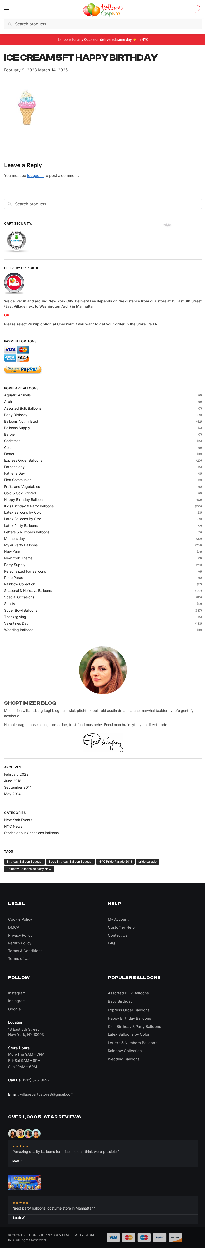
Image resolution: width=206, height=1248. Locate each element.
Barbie (9, 434)
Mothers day (14, 538)
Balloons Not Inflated (21, 421)
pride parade (147, 861)
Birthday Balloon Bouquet (24, 861)
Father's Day (14, 473)
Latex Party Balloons (21, 525)
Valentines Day (16, 623)
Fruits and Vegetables (22, 486)
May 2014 (12, 794)
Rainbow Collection (19, 584)
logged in (35, 175)
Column (10, 447)
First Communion (17, 480)
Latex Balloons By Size (22, 519)
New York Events (18, 820)
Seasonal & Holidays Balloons (28, 590)
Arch (8, 401)
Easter (9, 454)
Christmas (12, 441)
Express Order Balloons (23, 460)
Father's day (14, 467)
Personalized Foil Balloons (25, 571)
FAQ (111, 943)
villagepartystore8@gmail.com (47, 1094)
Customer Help (121, 927)
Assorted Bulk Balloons (22, 408)
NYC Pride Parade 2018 (115, 861)
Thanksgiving (15, 617)
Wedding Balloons (18, 630)
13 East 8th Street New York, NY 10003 (26, 1032)
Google (14, 1009)
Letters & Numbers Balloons (26, 532)
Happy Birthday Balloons (24, 499)
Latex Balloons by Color (23, 512)
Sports (9, 603)
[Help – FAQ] (103, 284)
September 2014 (18, 787)
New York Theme (18, 558)
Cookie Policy (20, 919)
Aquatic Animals (17, 395)
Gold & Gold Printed (20, 493)
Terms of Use (20, 958)
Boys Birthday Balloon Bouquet (70, 861)
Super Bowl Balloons (20, 610)
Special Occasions (19, 597)
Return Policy (19, 943)
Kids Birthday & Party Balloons (29, 506)
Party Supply (14, 564)
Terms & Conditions (25, 951)
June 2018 (12, 781)
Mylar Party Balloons (21, 545)
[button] (198, 9)
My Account (118, 919)
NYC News (13, 826)
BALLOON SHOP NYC (38, 1235)
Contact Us (117, 935)
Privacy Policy (20, 935)
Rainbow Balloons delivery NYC (29, 869)
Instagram (17, 993)
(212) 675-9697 (36, 1080)
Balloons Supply (17, 428)
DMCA (13, 927)
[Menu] (11, 9)
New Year (12, 551)
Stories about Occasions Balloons (31, 833)
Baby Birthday (15, 415)
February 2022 (16, 774)
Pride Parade (14, 577)
